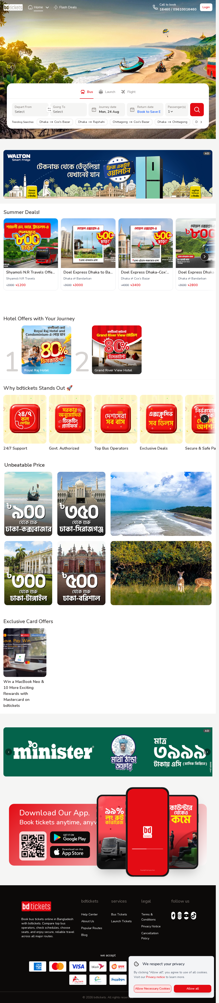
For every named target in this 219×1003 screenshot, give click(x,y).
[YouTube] (186, 915)
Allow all (192, 989)
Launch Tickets (121, 921)
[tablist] (108, 91)
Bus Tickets (119, 914)
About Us (87, 921)
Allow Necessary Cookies (152, 989)
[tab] (86, 91)
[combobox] (30, 111)
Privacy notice (155, 977)
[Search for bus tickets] (197, 109)
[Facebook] (173, 915)
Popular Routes (91, 928)
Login (206, 7)
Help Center (89, 914)
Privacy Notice (151, 926)
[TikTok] (193, 915)
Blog (84, 935)
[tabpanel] (108, 116)
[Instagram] (180, 915)
